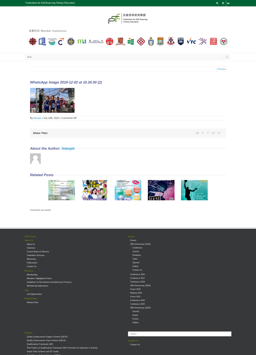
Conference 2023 (137, 304)
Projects (28, 333)
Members (29, 271)
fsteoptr (37, 118)
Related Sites (31, 298)
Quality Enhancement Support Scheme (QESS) (47, 337)
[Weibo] (213, 133)
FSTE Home (30, 236)
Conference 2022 (137, 300)
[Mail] (219, 133)
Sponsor (136, 262)
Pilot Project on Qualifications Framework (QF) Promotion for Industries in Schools (62, 348)
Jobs (27, 290)
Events (131, 236)
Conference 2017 (137, 278)
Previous (222, 69)
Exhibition (136, 255)
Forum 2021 (135, 296)
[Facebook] (203, 133)
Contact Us (31, 266)
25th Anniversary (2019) (140, 285)
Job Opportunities (34, 294)
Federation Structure (35, 255)
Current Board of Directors (38, 251)
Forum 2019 (135, 289)
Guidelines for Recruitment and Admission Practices (49, 282)
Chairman (31, 248)
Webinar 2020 (136, 293)
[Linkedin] (197, 133)
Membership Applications (37, 286)
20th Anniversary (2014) (140, 244)
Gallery (135, 266)
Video (134, 259)
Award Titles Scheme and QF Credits (43, 351)
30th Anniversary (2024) (140, 308)
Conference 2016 (137, 274)
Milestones (31, 259)
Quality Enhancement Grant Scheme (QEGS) (46, 340)
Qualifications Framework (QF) (40, 344)
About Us (29, 240)
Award (135, 315)
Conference (137, 248)
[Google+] (208, 133)
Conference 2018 (137, 282)
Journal (135, 251)
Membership (32, 275)
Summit (135, 311)
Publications (32, 263)
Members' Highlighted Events (39, 278)
